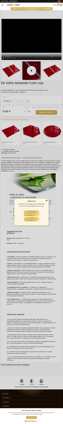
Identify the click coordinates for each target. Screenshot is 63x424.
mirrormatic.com (31, 213)
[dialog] (31, 416)
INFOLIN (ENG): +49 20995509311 (9, 1)
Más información (47, 414)
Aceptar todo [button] (31, 417)
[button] (31, 421)
